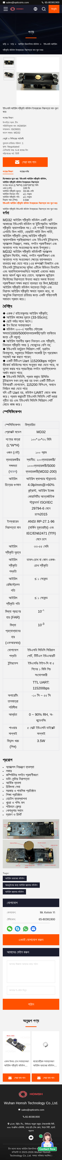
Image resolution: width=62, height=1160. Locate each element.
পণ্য (12, 44)
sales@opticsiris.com (17, 2)
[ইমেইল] (33, 928)
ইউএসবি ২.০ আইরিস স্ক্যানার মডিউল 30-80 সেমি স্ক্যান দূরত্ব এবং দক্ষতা (45, 1064)
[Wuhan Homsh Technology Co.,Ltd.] (17, 9)
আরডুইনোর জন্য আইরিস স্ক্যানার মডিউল (21, 885)
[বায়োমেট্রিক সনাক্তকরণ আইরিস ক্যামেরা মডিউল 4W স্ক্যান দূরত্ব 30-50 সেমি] (16, 1044)
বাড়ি (4, 44)
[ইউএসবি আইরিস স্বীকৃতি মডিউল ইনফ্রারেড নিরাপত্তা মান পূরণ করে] (38, 81)
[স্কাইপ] (17, 928)
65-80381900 (51, 2)
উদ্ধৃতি (54, 9)
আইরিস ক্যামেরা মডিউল (14, 878)
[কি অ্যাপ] (25, 928)
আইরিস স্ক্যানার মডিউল (14, 891)
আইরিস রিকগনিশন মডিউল (28, 44)
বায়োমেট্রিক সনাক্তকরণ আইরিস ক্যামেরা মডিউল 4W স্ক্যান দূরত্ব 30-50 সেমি (15, 1064)
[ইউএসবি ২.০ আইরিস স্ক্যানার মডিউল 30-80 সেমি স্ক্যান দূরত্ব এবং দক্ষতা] (45, 1044)
